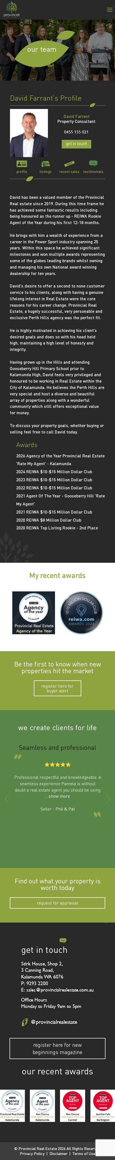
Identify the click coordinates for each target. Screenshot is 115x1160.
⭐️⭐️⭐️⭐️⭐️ (57, 764)
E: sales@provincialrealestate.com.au (57, 990)
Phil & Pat (65, 808)
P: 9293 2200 (34, 983)
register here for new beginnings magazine (57, 1048)
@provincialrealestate (53, 1022)
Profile (21, 171)
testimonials (93, 171)
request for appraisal (57, 903)
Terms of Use (83, 1153)
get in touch (76, 143)
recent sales (69, 171)
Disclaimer (58, 1153)
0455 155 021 (76, 132)
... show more (57, 796)
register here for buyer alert (57, 688)
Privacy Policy (32, 1153)
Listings (46, 171)
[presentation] (7, 798)
